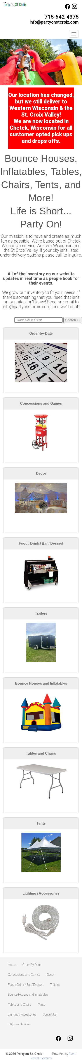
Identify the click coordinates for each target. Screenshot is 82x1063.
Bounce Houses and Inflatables (41, 683)
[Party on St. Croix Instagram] (74, 8)
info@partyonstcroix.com (54, 22)
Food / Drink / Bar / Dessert (41, 543)
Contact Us (50, 1014)
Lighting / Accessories (41, 893)
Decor (41, 473)
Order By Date (31, 965)
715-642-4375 (62, 17)
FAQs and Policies (19, 1024)
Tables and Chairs (41, 753)
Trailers (41, 613)
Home (12, 965)
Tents (41, 823)
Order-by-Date (41, 333)
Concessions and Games (41, 403)
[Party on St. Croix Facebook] (67, 8)
